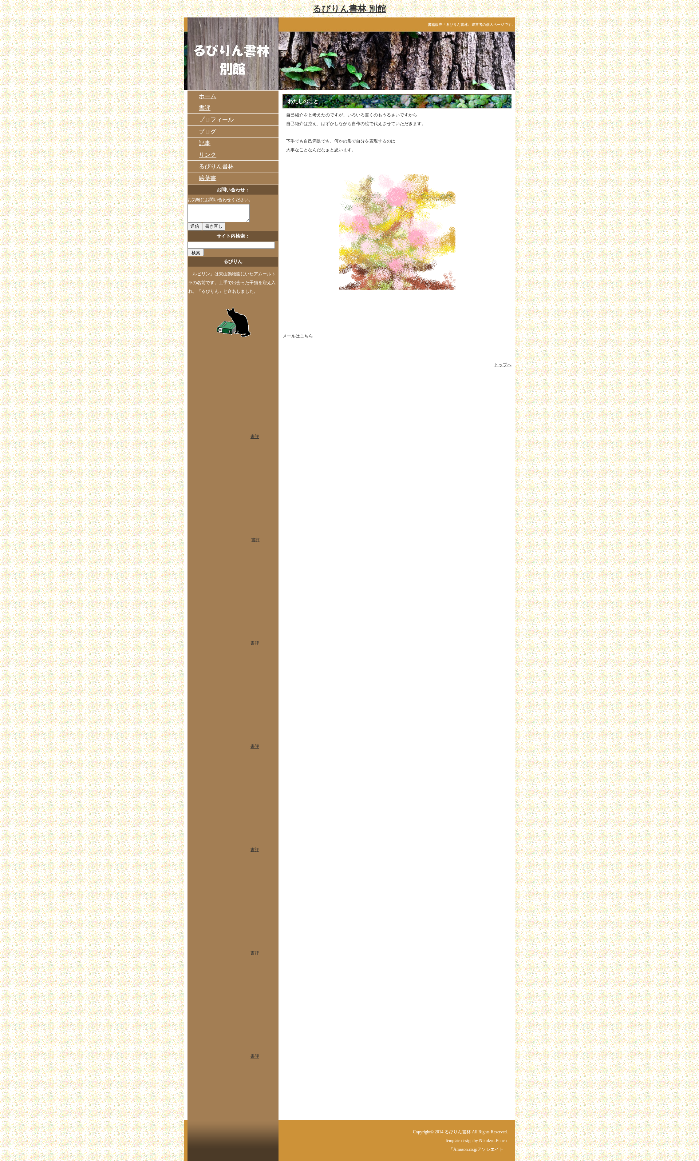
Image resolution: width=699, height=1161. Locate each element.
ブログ (207, 131)
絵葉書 (207, 178)
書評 (204, 108)
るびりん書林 (216, 166)
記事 (204, 143)
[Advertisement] (341, 387)
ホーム (207, 96)
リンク (207, 155)
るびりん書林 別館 (349, 8)
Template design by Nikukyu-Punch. (476, 1140)
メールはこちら (298, 336)
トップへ (503, 364)
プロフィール (216, 119)
